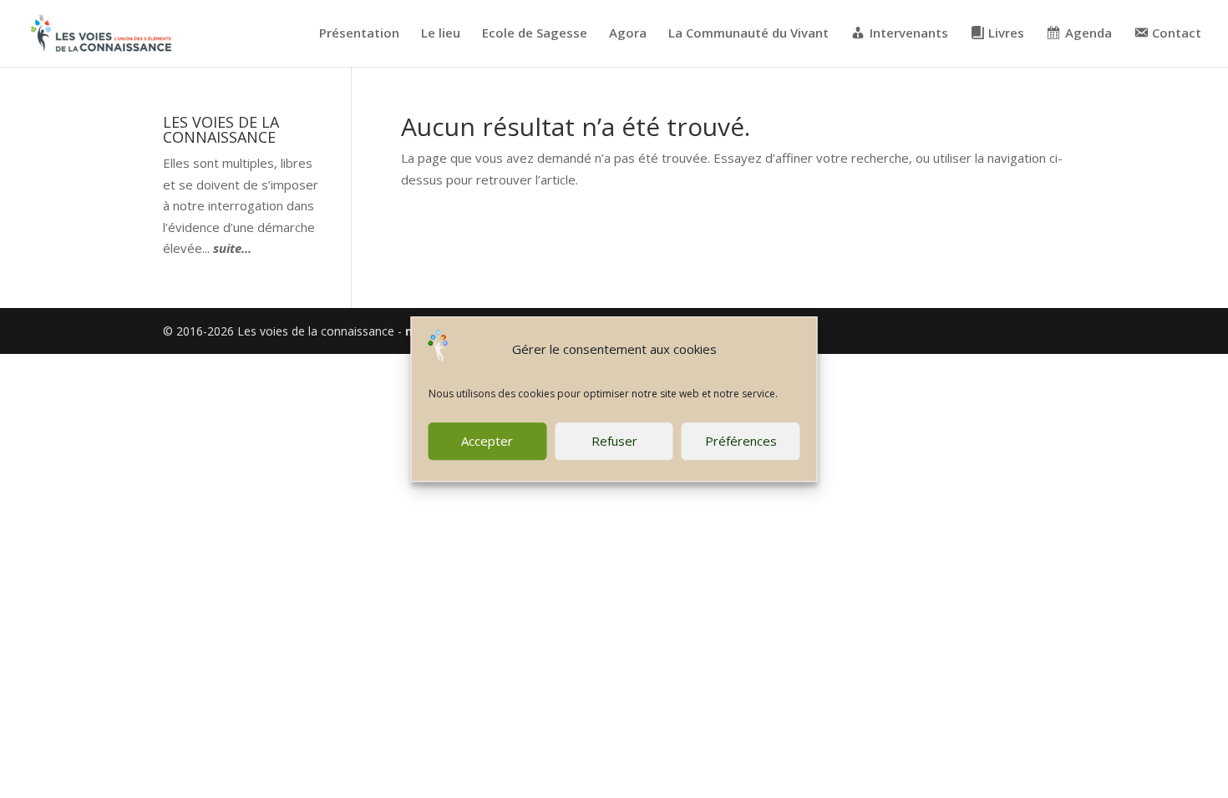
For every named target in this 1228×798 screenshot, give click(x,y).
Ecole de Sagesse (534, 34)
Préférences (741, 440)
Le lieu (440, 34)
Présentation (359, 34)
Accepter (487, 440)
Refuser (614, 440)
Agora (628, 34)
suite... (232, 248)
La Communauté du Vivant (748, 34)
